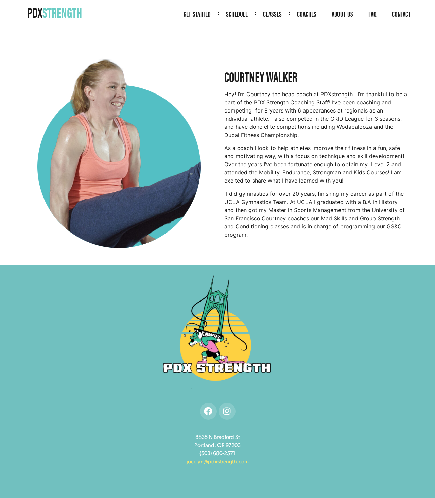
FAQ (372, 13)
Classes (272, 13)
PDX (54, 12)
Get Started (197, 13)
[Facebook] (208, 411)
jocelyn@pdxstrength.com (218, 462)
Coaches (306, 13)
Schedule (237, 13)
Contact (401, 13)
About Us (342, 13)
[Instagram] (227, 411)
